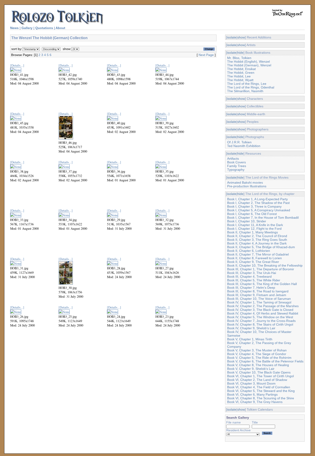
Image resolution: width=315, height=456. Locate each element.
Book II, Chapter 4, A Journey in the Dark (257, 243)
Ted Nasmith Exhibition (243, 146)
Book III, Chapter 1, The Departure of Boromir (260, 269)
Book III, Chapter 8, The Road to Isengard (257, 291)
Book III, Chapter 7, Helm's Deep (251, 287)
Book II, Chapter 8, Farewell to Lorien (254, 258)
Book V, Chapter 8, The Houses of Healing (258, 365)
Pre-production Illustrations (246, 186)
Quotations (44, 28)
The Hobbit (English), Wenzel (248, 61)
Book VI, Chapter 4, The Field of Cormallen (258, 387)
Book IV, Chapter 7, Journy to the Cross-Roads (261, 321)
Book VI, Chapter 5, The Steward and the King (261, 391)
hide (240, 52)
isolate (231, 37)
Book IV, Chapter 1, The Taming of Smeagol (259, 302)
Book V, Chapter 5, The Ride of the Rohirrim (259, 357)
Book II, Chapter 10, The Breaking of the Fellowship (265, 265)
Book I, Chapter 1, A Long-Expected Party (257, 199)
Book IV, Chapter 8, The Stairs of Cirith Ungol (260, 324)
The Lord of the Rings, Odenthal (250, 87)
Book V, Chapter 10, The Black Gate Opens (259, 372)
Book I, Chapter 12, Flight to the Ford (254, 228)
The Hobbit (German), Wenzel (249, 65)
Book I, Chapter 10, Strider (246, 221)
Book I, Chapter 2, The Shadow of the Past (258, 203)
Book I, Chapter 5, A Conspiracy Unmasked (258, 210)
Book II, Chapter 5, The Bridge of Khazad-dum (261, 247)
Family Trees (236, 166)
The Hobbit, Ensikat (241, 69)
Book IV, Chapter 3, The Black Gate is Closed (260, 310)
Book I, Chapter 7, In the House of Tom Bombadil (263, 217)
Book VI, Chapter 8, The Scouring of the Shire (260, 398)
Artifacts (233, 158)
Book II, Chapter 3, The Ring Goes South (257, 239)
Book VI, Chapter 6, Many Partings (252, 394)
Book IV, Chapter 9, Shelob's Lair (251, 328)
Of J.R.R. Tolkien (239, 142)
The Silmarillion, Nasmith (245, 91)
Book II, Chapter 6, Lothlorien (248, 251)
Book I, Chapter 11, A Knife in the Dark (255, 225)
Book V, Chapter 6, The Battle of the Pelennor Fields (265, 361)
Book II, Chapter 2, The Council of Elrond (257, 236)
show (241, 37)
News (14, 28)
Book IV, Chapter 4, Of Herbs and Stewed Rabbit (262, 313)
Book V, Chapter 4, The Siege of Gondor (256, 354)
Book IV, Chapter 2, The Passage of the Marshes (263, 306)
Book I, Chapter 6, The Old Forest (252, 214)
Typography (235, 169)
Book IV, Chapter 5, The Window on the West (260, 317)
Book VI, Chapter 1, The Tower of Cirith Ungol (260, 376)
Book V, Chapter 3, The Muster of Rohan (257, 350)
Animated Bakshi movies (245, 182)
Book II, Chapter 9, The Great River (253, 262)
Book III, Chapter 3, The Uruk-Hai (251, 273)
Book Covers (236, 162)
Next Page (206, 55)
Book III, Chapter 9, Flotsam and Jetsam (256, 295)
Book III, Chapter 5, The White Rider (253, 280)
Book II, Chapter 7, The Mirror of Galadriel (258, 254)
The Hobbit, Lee (239, 76)
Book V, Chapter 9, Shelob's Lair (250, 369)
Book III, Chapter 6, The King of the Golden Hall (262, 284)
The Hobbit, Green (240, 72)
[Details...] (17, 65)
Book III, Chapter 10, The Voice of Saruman (259, 298)
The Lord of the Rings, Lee (246, 83)
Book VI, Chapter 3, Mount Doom (251, 383)
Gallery (27, 28)
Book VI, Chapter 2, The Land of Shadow (257, 380)
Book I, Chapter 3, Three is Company (254, 206)
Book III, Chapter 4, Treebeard (249, 276)
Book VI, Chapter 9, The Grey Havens (254, 402)
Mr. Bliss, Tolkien (239, 58)
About (60, 28)
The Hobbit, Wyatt (240, 80)
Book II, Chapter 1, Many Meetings (252, 232)
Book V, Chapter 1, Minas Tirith (249, 339)
